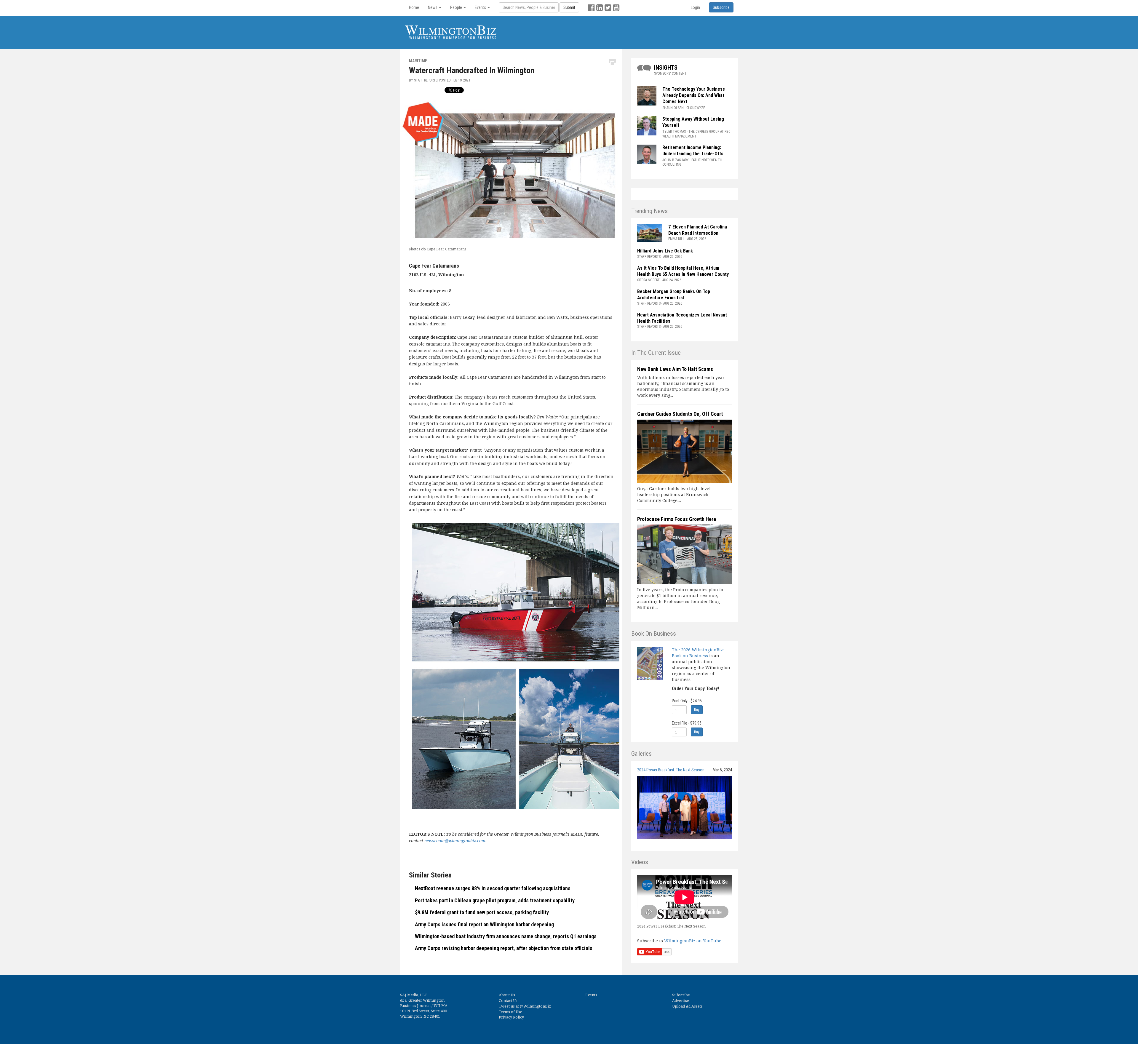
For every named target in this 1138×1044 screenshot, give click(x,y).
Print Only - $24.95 (687, 700)
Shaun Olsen (673, 108)
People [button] (456, 7)
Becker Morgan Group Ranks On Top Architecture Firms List (673, 294)
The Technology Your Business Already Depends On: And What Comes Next (693, 95)
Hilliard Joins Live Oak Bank (665, 251)
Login (695, 7)
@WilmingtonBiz (535, 1006)
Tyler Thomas (674, 131)
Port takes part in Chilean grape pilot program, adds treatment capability (495, 900)
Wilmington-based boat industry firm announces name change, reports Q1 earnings (506, 936)
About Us (507, 994)
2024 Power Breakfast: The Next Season (670, 770)
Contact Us (508, 1000)
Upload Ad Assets (687, 1006)
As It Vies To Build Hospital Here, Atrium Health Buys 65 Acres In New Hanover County (683, 271)
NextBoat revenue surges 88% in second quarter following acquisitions (492, 888)
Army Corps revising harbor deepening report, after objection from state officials (503, 948)
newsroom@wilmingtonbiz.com (454, 840)
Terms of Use (510, 1011)
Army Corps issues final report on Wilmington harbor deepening (484, 924)
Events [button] (481, 7)
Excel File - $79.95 (686, 723)
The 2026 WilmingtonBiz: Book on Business (698, 652)
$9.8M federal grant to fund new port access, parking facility (482, 912)
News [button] (433, 7)
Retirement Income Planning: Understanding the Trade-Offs (692, 150)
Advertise (680, 1000)
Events (591, 994)
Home (414, 7)
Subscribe (681, 994)
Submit (569, 7)
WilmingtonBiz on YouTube (692, 941)
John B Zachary (675, 160)
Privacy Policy (511, 1017)
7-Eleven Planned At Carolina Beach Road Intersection (697, 230)
